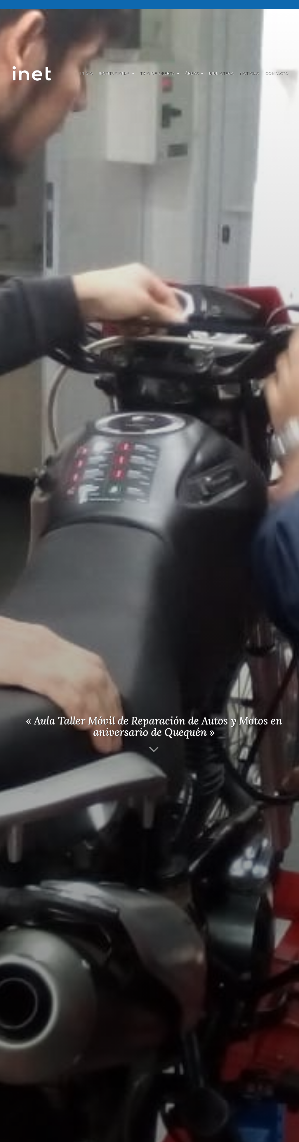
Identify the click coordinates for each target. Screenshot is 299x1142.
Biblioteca (221, 73)
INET (38, 73)
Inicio (86, 73)
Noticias (249, 73)
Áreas (192, 73)
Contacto (276, 73)
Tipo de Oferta (158, 73)
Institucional (115, 73)
